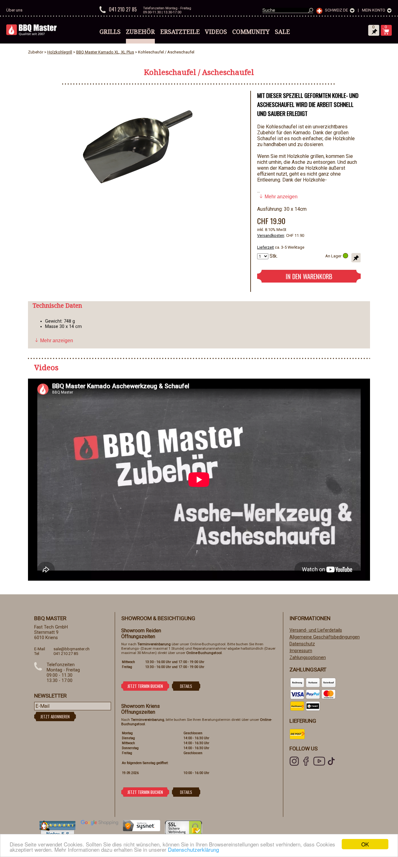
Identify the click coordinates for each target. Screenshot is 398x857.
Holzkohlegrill (59, 52)
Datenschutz (302, 644)
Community (251, 32)
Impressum (300, 650)
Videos (216, 32)
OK (365, 844)
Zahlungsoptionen (307, 657)
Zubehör (140, 32)
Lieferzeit (265, 247)
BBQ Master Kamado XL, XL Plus (105, 52)
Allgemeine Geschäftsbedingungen (324, 637)
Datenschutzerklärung (193, 849)
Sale (282, 32)
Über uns (14, 10)
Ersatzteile (180, 32)
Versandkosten (270, 235)
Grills (110, 32)
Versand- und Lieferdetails (315, 630)
